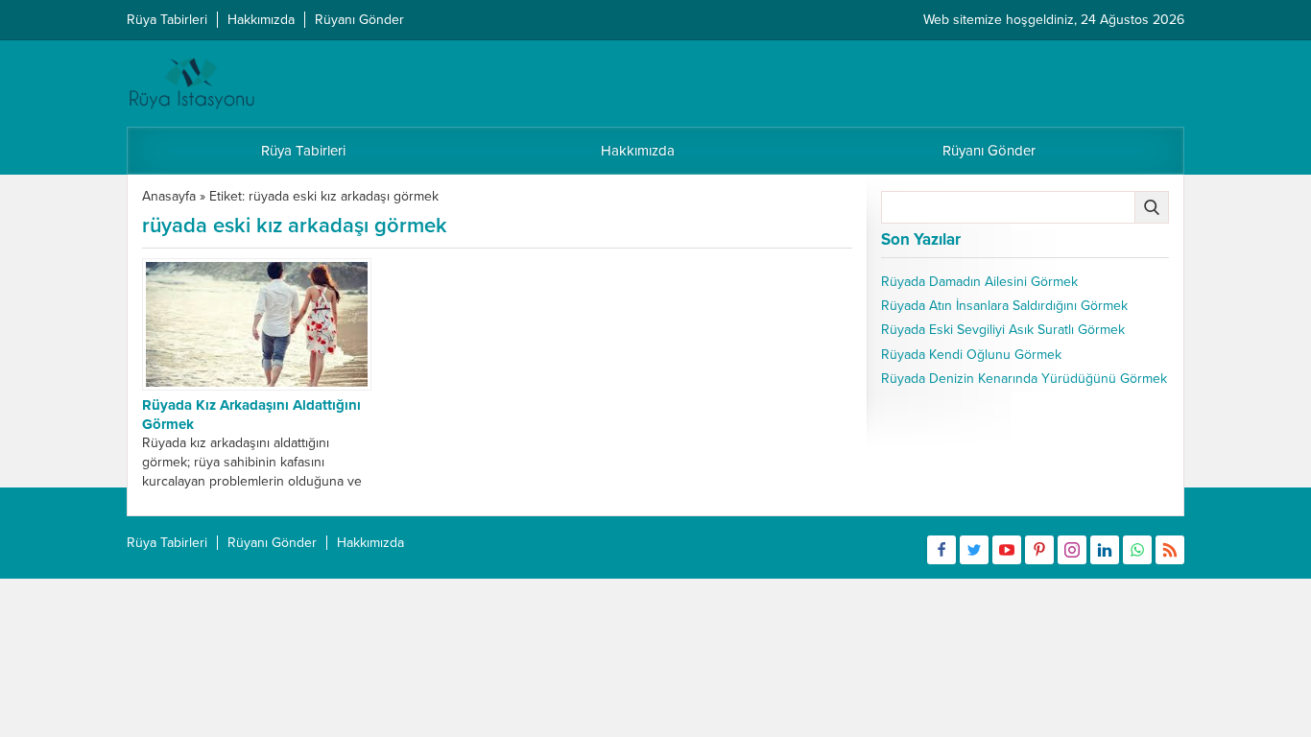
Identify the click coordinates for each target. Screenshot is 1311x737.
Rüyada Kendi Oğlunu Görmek (971, 354)
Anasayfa (169, 196)
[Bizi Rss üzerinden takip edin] (1170, 549)
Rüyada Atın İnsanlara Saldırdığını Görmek (1004, 305)
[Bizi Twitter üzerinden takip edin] (974, 549)
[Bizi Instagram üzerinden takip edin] (1072, 549)
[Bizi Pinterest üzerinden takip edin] (1039, 549)
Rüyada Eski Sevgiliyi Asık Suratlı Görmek (1003, 329)
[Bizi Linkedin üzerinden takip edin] (1104, 549)
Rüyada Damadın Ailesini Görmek (979, 281)
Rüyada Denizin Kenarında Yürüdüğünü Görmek (1024, 378)
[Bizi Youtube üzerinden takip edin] (1006, 549)
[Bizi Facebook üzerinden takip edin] (941, 549)
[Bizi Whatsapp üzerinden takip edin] (1137, 549)
